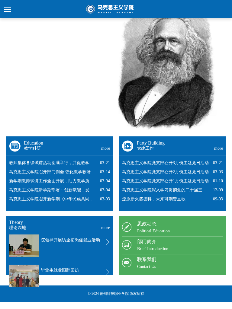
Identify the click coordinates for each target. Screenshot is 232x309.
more (105, 148)
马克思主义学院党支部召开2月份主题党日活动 (165, 172)
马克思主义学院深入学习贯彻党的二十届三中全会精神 (164, 191)
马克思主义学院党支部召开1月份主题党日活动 (165, 181)
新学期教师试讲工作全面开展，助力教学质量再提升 (51, 182)
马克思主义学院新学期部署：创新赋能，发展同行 (51, 191)
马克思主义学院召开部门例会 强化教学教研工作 (52, 173)
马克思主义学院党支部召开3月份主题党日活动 (165, 163)
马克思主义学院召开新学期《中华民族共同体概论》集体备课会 (51, 200)
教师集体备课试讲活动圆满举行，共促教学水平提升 (51, 164)
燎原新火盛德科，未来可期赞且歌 (153, 199)
